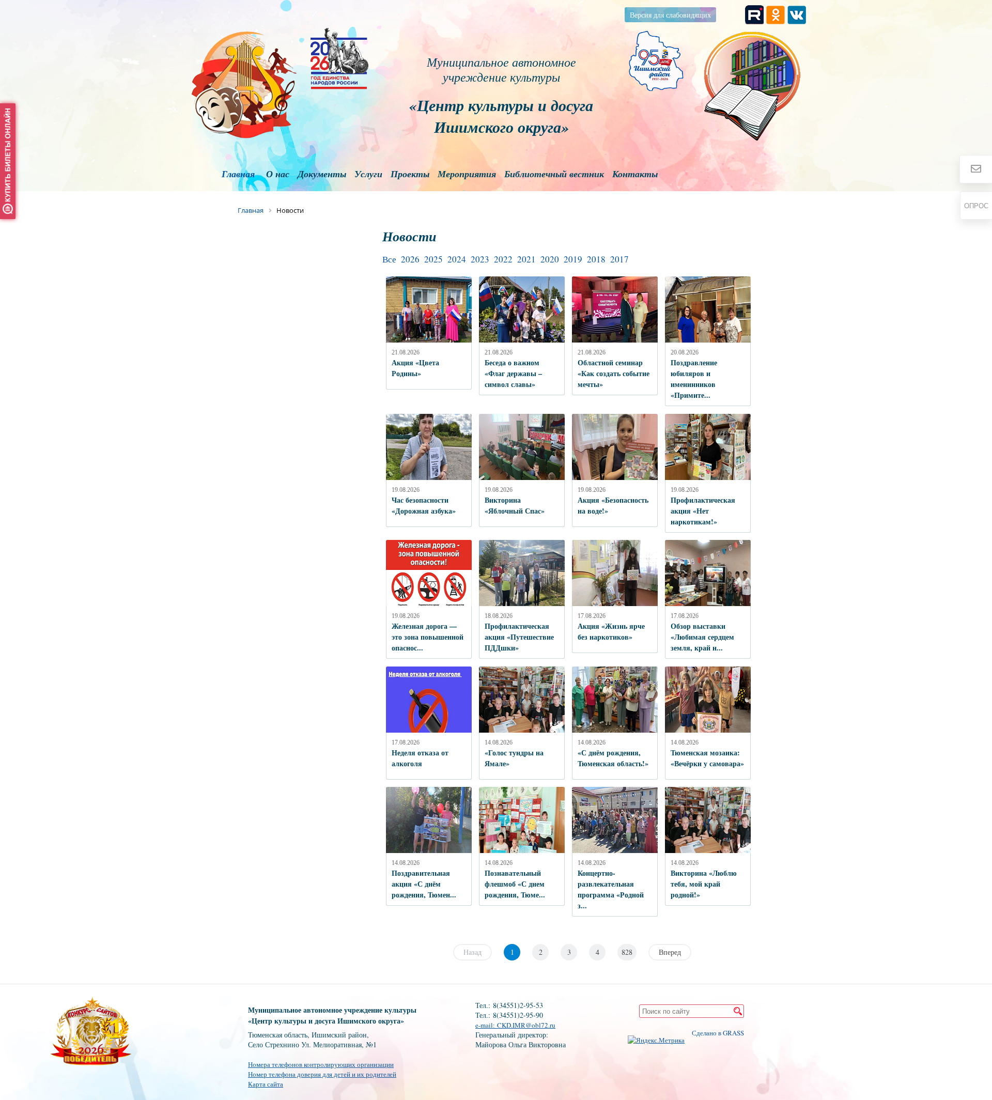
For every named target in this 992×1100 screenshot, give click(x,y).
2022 (503, 259)
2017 (619, 259)
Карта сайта (265, 1084)
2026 (410, 259)
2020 (549, 259)
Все (389, 259)
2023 (480, 259)
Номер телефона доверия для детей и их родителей (322, 1074)
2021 (526, 259)
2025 (433, 259)
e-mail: (486, 1025)
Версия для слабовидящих (670, 15)
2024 (456, 259)
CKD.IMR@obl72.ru (526, 1025)
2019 (573, 259)
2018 (596, 259)
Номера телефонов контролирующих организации (321, 1064)
